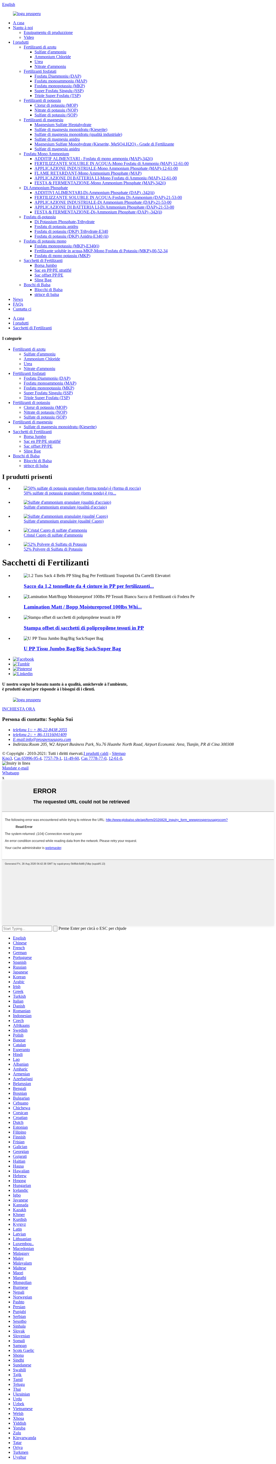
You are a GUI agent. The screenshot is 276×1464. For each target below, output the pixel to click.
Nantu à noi (23, 27)
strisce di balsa (46, 294)
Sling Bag (42, 280)
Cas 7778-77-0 (93, 758)
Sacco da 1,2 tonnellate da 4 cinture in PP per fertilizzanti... (89, 586)
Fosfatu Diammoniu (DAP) (57, 76)
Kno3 (7, 758)
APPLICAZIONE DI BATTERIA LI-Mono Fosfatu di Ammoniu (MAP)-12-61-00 (105, 178)
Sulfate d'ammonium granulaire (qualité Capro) (64, 521)
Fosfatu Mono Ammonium (46, 153)
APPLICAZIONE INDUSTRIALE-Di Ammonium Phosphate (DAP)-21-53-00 (102, 202)
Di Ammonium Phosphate (46, 187)
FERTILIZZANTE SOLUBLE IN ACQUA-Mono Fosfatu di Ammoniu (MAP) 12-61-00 (111, 163)
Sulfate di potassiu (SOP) (55, 115)
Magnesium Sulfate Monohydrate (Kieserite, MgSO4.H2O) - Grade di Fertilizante (104, 144)
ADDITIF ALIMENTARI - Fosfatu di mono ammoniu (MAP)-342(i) (93, 158)
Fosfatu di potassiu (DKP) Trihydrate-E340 (71, 231)
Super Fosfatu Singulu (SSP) (59, 90)
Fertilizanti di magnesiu (43, 120)
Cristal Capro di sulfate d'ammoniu (53, 535)
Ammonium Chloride (52, 56)
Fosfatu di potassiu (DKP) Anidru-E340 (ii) (71, 236)
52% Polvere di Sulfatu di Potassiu (53, 549)
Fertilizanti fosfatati (40, 71)
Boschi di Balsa (37, 284)
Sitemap (119, 753)
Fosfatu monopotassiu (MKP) (59, 86)
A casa (18, 22)
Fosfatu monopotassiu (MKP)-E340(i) (66, 246)
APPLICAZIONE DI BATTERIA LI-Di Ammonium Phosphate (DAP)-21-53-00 (104, 207)
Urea (38, 61)
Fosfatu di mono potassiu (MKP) (62, 255)
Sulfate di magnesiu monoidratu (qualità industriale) (78, 134)
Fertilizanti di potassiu (42, 100)
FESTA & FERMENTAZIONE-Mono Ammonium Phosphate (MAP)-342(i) (100, 183)
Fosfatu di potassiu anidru (56, 226)
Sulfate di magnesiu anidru (57, 139)
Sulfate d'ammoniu (50, 52)
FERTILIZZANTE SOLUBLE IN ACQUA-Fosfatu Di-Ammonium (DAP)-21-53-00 (108, 197)
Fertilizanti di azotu (40, 47)
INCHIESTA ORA (18, 709)
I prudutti (21, 42)
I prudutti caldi (96, 753)
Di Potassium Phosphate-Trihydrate (64, 221)
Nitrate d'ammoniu (50, 66)
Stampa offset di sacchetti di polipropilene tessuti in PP (84, 628)
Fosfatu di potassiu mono (45, 241)
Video (29, 37)
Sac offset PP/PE (48, 275)
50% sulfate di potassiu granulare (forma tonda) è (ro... (70, 493)
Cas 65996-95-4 (28, 758)
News (18, 299)
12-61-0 (115, 758)
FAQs (18, 304)
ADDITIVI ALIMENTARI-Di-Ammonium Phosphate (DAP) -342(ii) (94, 192)
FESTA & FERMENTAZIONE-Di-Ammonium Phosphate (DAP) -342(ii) (98, 212)
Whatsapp (10, 773)
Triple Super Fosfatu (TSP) (57, 95)
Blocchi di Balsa (48, 289)
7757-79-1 (52, 758)
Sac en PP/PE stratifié (52, 270)
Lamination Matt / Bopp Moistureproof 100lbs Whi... (83, 607)
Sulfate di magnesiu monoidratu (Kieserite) (70, 129)
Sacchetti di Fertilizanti (43, 260)
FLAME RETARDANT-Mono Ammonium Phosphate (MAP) (88, 173)
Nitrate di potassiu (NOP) (56, 110)
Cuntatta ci (22, 309)
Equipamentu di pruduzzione (48, 32)
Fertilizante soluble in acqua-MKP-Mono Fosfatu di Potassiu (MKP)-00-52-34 (101, 250)
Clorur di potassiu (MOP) (56, 105)
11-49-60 (71, 758)
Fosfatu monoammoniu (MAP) (60, 81)
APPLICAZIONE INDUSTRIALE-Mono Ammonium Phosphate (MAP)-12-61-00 (106, 168)
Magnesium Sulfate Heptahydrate (62, 124)
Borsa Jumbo (45, 265)
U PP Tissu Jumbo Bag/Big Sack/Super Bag (72, 648)
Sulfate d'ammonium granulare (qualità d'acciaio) (65, 507)
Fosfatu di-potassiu (40, 217)
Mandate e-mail (15, 768)
